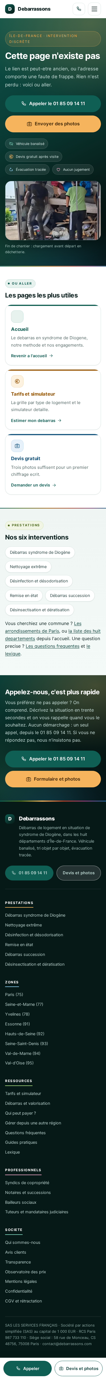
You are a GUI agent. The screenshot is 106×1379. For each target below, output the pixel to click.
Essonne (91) (17, 1024)
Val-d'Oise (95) (19, 1063)
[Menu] (94, 9)
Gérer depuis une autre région (33, 1123)
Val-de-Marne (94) (22, 1053)
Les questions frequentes (52, 646)
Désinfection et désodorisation (39, 581)
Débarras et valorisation (27, 1103)
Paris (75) (14, 994)
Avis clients (15, 1252)
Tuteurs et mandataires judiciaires (36, 1211)
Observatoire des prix (25, 1271)
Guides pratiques (21, 1142)
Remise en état (24, 595)
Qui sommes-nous (22, 1242)
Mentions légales (21, 1281)
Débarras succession (70, 595)
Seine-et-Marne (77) (24, 1004)
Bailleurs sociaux (20, 1202)
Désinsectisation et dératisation (39, 609)
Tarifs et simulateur (23, 1093)
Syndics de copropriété (27, 1182)
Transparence (18, 1262)
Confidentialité (18, 1291)
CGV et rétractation (23, 1301)
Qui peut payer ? (20, 1113)
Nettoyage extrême (28, 566)
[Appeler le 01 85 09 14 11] (79, 9)
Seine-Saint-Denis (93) (26, 1043)
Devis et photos (79, 872)
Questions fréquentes (25, 1132)
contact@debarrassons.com (67, 1343)
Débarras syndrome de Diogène (40, 552)
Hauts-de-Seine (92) (24, 1033)
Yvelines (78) (17, 1014)
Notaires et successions (28, 1192)
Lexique (12, 1152)
